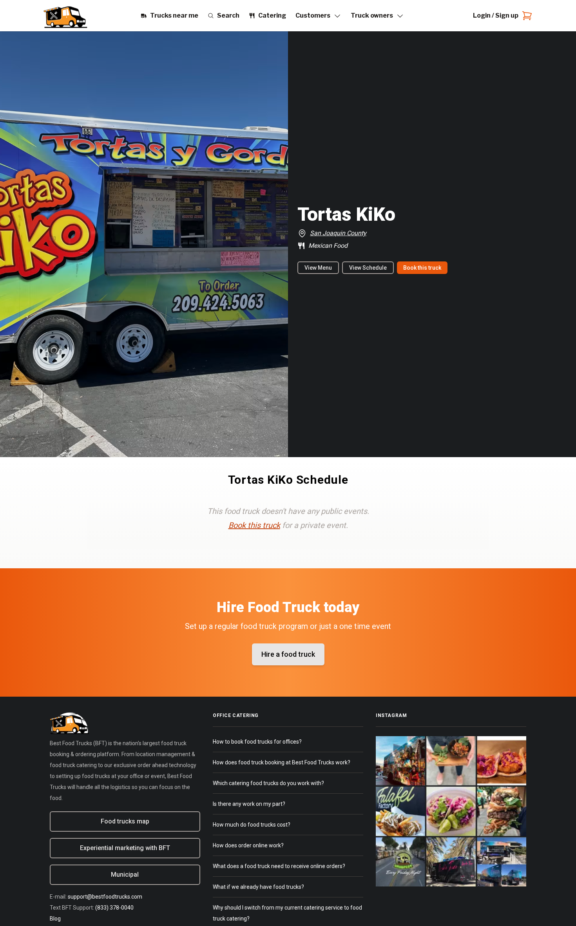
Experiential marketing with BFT (125, 848)
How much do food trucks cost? (251, 825)
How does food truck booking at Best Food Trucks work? (281, 762)
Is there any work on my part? (249, 804)
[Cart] (525, 15)
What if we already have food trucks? (258, 887)
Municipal (125, 874)
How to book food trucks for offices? (257, 742)
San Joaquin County (338, 233)
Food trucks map (125, 821)
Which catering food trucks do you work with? (268, 783)
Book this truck (422, 268)
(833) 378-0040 (114, 907)
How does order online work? (248, 845)
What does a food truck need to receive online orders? (279, 866)
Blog (55, 918)
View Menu (318, 268)
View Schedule (368, 268)
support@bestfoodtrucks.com (105, 897)
